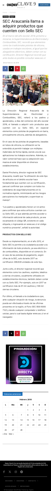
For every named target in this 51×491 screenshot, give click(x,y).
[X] (11, 68)
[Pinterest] (17, 68)
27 (13, 430)
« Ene (5, 434)
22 (28, 425)
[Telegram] (21, 472)
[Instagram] (15, 472)
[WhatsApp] (23, 68)
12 (6, 420)
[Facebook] (5, 68)
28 (21, 430)
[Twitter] (9, 472)
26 (6, 430)
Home (5, 12)
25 (45, 425)
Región (12, 17)
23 (33, 425)
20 (13, 425)
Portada (13, 12)
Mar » (11, 434)
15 (28, 420)
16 (33, 420)
